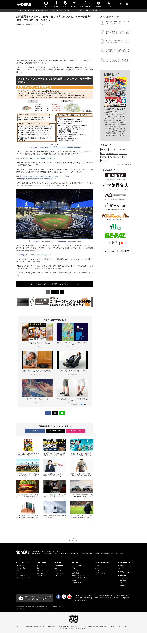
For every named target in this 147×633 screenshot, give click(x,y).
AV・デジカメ (20, 565)
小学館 (80, 598)
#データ (103, 160)
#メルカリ (113, 149)
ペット (74, 580)
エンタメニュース (100, 573)
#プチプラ (123, 153)
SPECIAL (123, 575)
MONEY (59, 562)
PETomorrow (124, 583)
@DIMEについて (79, 595)
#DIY (102, 153)
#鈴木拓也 (122, 149)
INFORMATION (125, 562)
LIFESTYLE (79, 562)
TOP (18, 10)
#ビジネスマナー (115, 157)
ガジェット (19, 573)
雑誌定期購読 (87, 598)
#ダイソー (104, 157)
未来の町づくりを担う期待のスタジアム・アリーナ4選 (55, 284)
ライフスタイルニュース (79, 583)
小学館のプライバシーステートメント (102, 598)
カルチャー (98, 568)
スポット (33, 10)
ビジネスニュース (42, 575)
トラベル (75, 570)
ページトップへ (73, 541)
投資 (56, 568)
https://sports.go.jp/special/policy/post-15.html (39, 158)
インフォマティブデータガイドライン (104, 595)
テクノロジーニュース (23, 578)
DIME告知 (121, 565)
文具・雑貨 (75, 573)
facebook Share (48, 413)
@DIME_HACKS (56, 430)
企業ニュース (124, 572)
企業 (38, 568)
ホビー (97, 570)
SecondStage (124, 578)
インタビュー (41, 573)
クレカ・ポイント (60, 573)
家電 (17, 570)
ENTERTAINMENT (104, 562)
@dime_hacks (77, 430)
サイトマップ (88, 595)
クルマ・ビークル (77, 565)
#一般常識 (104, 149)
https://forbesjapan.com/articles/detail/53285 (38, 179)
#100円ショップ (112, 153)
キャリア (39, 565)
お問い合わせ (119, 595)
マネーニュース (59, 575)
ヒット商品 (40, 570)
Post (55, 413)
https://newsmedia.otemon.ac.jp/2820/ (36, 255)
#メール (125, 157)
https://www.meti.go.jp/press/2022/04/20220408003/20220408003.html (55, 147)
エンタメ (25, 10)
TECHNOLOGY (24, 562)
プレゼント (121, 568)
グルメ (74, 568)
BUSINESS (42, 562)
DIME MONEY (59, 565)
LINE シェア (62, 413)
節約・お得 (58, 570)
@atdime (36, 430)
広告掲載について (119, 598)
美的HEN (122, 585)
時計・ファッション (78, 575)
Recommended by (75, 404)
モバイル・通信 (21, 568)
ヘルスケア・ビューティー (80, 578)
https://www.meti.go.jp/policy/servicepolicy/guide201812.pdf (46, 176)
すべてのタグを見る (122, 164)
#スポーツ (40, 24)
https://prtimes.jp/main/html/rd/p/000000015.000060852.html (57, 241)
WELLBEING (123, 580)
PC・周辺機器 (20, 575)
